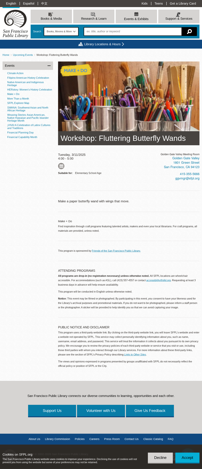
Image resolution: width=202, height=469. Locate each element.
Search (37, 31)
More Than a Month (18, 98)
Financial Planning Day (20, 132)
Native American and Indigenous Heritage (25, 83)
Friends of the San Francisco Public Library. (116, 250)
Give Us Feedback (149, 410)
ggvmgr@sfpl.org (187, 178)
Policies (80, 439)
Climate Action (15, 73)
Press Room (112, 439)
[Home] (15, 24)
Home (6, 55)
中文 (44, 3)
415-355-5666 (189, 173)
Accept (187, 457)
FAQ (170, 439)
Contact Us (132, 439)
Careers (94, 439)
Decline (160, 457)
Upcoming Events (23, 55)
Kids (145, 3)
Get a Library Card (183, 3)
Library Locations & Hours (102, 44)
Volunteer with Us (101, 410)
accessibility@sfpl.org (158, 280)
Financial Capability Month (22, 137)
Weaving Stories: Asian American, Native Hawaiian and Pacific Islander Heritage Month (28, 118)
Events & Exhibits (136, 19)
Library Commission (57, 439)
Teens (158, 3)
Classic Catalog (153, 439)
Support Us (52, 410)
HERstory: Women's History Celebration (29, 89)
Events (10, 65)
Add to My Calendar (61, 166)
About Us (34, 439)
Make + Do (13, 94)
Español (28, 3)
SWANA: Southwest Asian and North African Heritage (27, 109)
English (11, 3)
